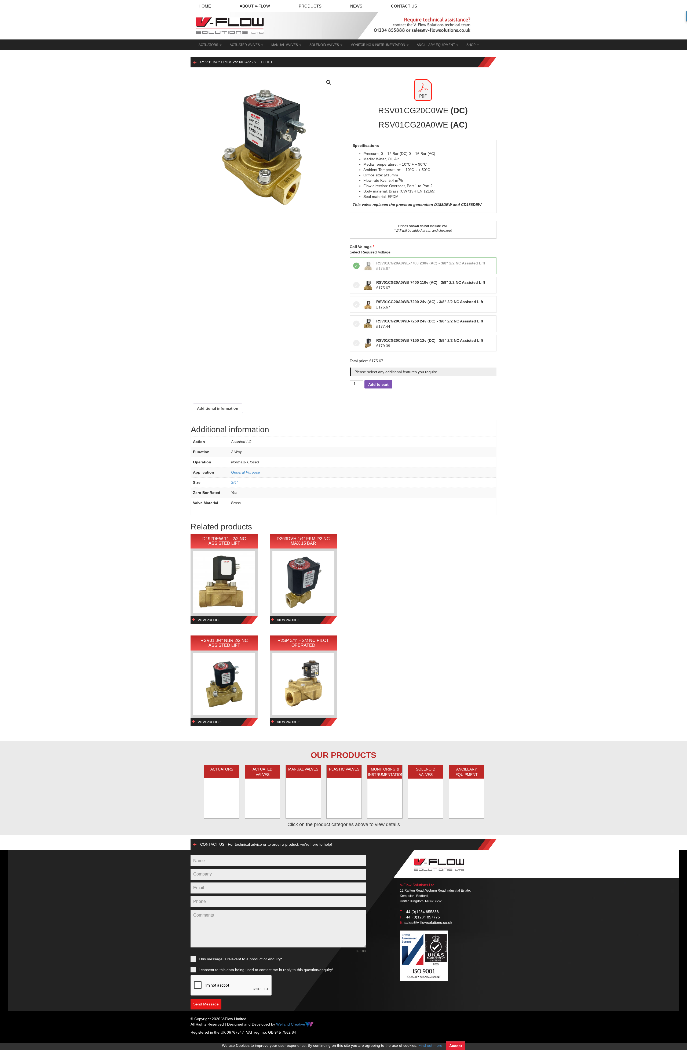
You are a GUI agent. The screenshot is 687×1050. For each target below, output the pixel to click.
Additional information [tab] (217, 408)
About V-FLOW (255, 6)
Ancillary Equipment (436, 45)
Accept (455, 1046)
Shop (471, 45)
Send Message (206, 1004)
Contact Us (404, 6)
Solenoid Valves (324, 45)
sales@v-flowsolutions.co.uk (428, 922)
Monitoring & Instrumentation (378, 45)
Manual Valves (285, 45)
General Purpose (245, 472)
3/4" (234, 482)
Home (205, 6)
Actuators (209, 45)
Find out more (430, 1045)
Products (310, 6)
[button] (329, 82)
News (356, 6)
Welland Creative (290, 1024)
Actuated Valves (245, 45)
